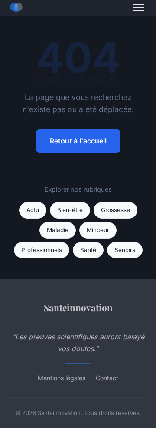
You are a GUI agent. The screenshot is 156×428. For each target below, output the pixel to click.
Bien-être (70, 209)
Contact (107, 378)
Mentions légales (61, 378)
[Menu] (138, 8)
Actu (32, 209)
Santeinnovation (78, 307)
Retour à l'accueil (78, 140)
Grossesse (115, 209)
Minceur (98, 229)
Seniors (124, 249)
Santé (88, 249)
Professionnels (41, 249)
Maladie (57, 229)
